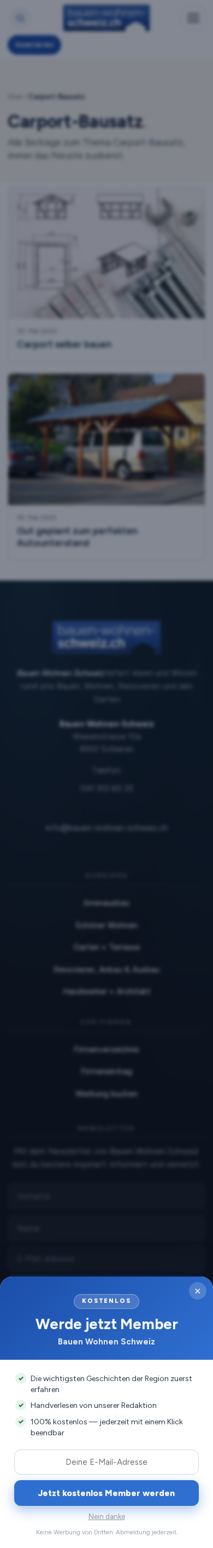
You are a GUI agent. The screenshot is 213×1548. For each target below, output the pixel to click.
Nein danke (106, 1516)
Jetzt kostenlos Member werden (106, 1493)
